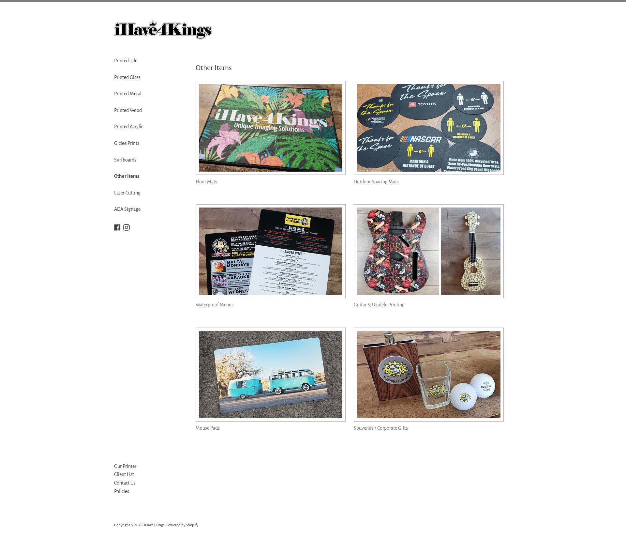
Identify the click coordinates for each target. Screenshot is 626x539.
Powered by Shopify (182, 525)
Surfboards (125, 159)
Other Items (126, 176)
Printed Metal (128, 93)
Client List (124, 474)
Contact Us (125, 482)
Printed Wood (128, 110)
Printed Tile (125, 60)
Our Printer (125, 466)
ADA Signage (127, 209)
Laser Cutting (127, 192)
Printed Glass (127, 77)
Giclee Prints (126, 143)
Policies (121, 491)
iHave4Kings (154, 525)
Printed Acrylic (128, 126)
